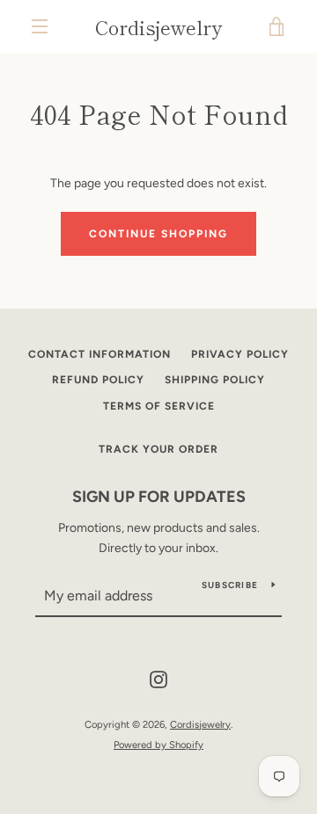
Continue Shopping (158, 234)
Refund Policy (98, 380)
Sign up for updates (159, 496)
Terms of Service (159, 406)
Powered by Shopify (158, 744)
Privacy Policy (240, 354)
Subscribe (230, 585)
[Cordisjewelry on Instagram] (158, 679)
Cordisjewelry (158, 26)
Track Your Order (158, 449)
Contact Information (99, 354)
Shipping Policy (215, 380)
